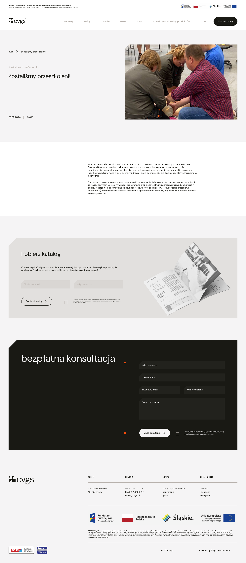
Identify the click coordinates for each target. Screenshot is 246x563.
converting (168, 491)
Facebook (205, 491)
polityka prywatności (174, 488)
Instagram (205, 495)
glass (165, 495)
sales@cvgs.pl (132, 495)
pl (205, 21)
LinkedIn (204, 488)
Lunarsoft (225, 550)
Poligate (215, 550)
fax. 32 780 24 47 (134, 491)
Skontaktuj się (225, 21)
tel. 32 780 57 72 (134, 488)
